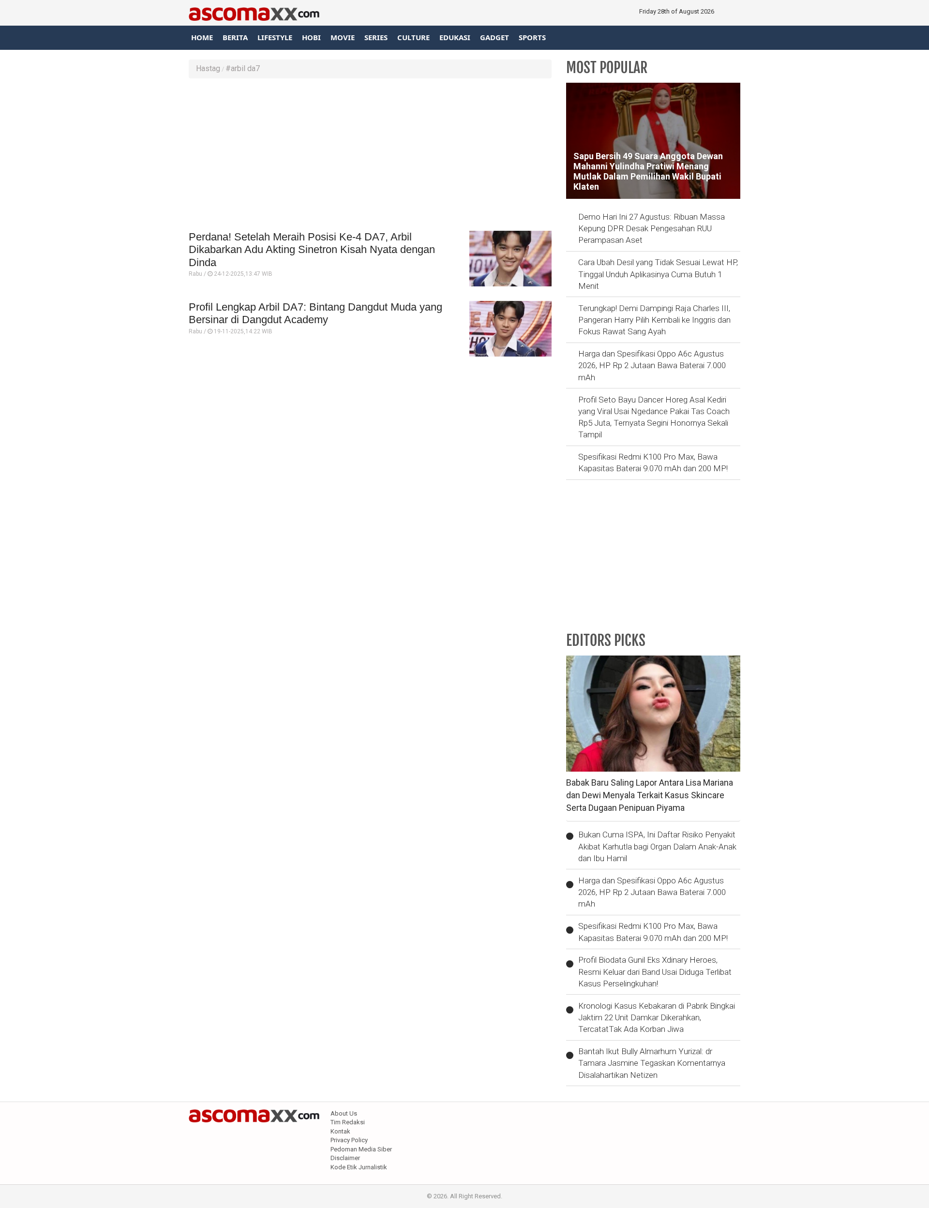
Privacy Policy (349, 1140)
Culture (413, 37)
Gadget (494, 37)
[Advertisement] (370, 156)
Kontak (340, 1131)
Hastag (208, 68)
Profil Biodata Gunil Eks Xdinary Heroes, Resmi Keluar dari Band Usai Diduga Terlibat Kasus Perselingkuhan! (655, 971)
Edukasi (454, 37)
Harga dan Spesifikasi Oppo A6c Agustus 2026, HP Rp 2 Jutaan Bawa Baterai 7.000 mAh (652, 365)
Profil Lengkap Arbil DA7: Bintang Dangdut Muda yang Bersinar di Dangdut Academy (315, 313)
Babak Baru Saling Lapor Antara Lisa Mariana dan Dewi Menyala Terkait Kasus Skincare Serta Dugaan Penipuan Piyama (649, 794)
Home (202, 37)
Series (376, 37)
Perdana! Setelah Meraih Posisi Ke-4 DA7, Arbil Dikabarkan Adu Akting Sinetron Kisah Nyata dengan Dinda (312, 249)
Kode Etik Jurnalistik (358, 1167)
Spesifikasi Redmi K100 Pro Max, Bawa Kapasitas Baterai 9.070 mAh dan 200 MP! (653, 462)
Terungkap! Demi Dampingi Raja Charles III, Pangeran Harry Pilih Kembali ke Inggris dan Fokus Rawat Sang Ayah (654, 320)
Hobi (311, 37)
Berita (235, 37)
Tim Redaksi (347, 1122)
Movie (342, 37)
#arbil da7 (242, 68)
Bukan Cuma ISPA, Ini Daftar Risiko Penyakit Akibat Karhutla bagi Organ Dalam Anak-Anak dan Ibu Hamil (657, 846)
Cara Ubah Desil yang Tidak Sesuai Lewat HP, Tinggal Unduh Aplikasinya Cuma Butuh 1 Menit (658, 274)
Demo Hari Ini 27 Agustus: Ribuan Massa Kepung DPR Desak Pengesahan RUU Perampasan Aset (651, 228)
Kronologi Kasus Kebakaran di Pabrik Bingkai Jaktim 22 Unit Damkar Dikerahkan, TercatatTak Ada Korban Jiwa (656, 1017)
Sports (532, 37)
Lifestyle (274, 37)
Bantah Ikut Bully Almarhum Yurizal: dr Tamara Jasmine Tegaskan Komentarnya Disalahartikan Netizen (651, 1063)
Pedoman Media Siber (361, 1149)
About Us (343, 1113)
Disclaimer (345, 1158)
